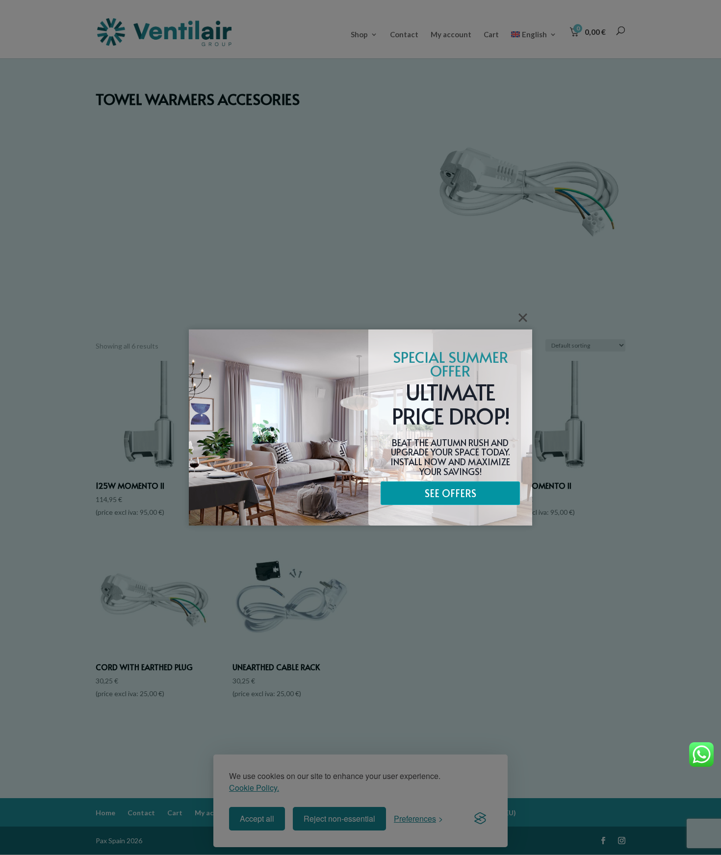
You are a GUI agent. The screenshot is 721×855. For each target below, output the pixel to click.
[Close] (523, 317)
